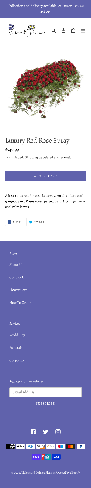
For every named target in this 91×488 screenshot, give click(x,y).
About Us (16, 264)
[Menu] (83, 30)
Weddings (17, 335)
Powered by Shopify (67, 472)
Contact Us (17, 277)
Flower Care (18, 290)
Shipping (31, 157)
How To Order (20, 302)
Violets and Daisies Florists (38, 472)
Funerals (15, 347)
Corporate (16, 360)
